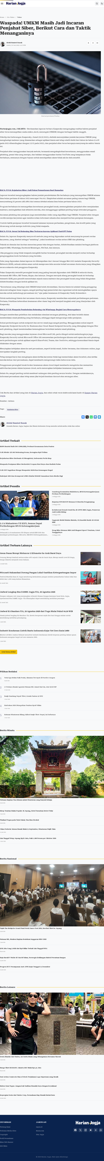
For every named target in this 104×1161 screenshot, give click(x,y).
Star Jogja (40, 1134)
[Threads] (96, 1130)
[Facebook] (75, 1130)
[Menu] (2, 3)
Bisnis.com (40, 1131)
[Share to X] (87, 417)
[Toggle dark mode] (102, 4)
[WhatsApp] (101, 1130)
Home (2, 17)
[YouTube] (91, 1130)
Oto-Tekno (11, 17)
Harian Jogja (37, 393)
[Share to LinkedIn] (95, 417)
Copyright (4, 1134)
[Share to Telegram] (99, 417)
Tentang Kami (5, 1127)
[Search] (97, 4)
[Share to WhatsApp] (91, 417)
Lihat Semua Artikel (9, 652)
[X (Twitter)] (80, 1130)
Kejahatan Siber (12, 409)
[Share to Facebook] (83, 417)
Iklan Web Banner (6, 1142)
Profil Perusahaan (6, 1138)
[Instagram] (85, 1130)
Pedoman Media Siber (8, 1131)
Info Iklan (3, 1146)
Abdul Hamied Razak (14, 42)
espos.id (39, 1127)
